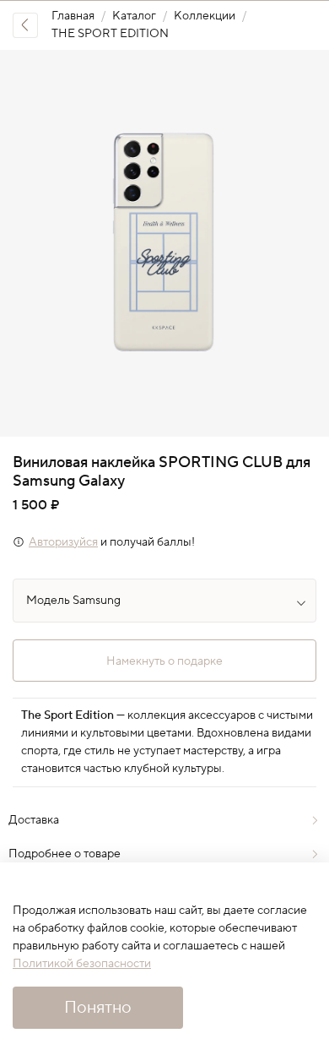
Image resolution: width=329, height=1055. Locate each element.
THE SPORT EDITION (110, 33)
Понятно (98, 1008)
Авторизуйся (63, 542)
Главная (72, 16)
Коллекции (204, 16)
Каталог (134, 16)
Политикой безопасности (82, 963)
